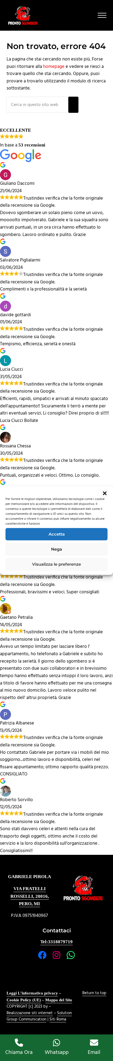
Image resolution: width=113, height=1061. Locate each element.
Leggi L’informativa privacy (32, 993)
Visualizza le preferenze (56, 564)
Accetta (57, 534)
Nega (56, 549)
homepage (53, 66)
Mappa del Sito (58, 1000)
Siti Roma (57, 1019)
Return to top (94, 993)
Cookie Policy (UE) (24, 1000)
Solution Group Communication (39, 1016)
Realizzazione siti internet (30, 1013)
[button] (105, 493)
